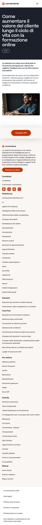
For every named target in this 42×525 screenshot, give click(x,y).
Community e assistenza (11, 185)
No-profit (5, 392)
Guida (6, 51)
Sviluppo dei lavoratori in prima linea (16, 336)
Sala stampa (7, 440)
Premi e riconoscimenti (11, 458)
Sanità (4, 370)
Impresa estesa (8, 254)
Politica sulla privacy (11, 502)
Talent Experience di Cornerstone (15, 410)
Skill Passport (7, 279)
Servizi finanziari (8, 366)
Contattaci (6, 181)
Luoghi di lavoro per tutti (11, 352)
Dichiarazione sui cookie (13, 513)
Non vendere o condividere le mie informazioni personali (16, 520)
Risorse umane (8, 241)
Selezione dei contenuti (11, 328)
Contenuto (6, 258)
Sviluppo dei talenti (9, 219)
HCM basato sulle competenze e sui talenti (19, 307)
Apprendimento (8, 249)
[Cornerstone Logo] (10, 3)
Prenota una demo (12, 170)
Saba (4, 266)
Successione (7, 232)
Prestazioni (6, 236)
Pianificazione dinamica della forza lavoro (18, 332)
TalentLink (6, 275)
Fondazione (6, 432)
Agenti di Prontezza (10, 206)
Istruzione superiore (10, 383)
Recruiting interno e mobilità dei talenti (17, 347)
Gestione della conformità (12, 319)
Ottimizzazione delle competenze (15, 215)
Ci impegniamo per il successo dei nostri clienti (21, 415)
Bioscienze (6, 375)
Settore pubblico (8, 362)
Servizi (4, 284)
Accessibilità (7, 462)
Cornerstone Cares (9, 436)
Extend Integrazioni (9, 288)
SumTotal (5, 271)
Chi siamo (6, 423)
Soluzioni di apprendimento (13, 245)
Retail (4, 388)
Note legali (7, 496)
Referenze (6, 419)
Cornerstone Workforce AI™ (12, 198)
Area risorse (7, 470)
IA (3, 202)
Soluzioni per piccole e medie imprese (17, 302)
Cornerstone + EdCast (10, 428)
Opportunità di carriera (11, 445)
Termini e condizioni (11, 508)
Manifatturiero (7, 379)
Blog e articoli (7, 479)
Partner (5, 449)
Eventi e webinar (8, 475)
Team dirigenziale (9, 406)
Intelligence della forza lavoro (13, 211)
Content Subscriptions (11, 262)
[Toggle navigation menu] (36, 4)
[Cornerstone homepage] (21, 146)
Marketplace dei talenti (11, 224)
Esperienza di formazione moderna (16, 315)
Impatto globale (8, 453)
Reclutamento (7, 228)
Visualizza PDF (21, 133)
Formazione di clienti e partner (14, 323)
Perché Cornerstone (10, 402)
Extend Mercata (8, 292)
